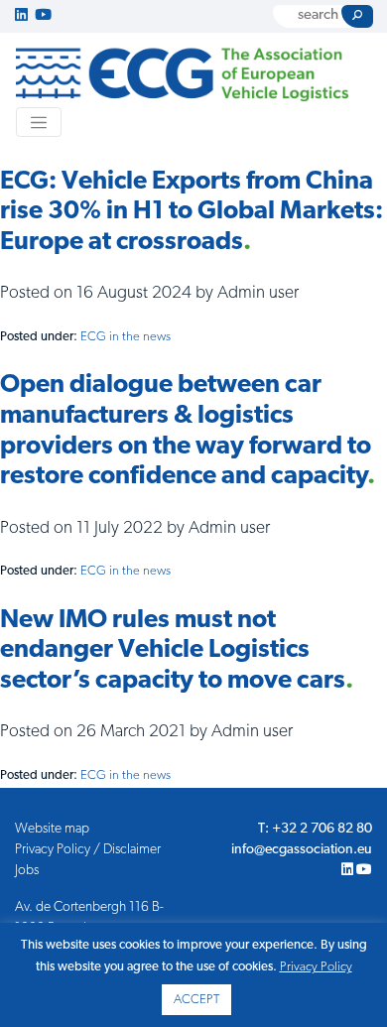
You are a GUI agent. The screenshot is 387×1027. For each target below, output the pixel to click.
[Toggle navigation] (39, 122)
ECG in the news (125, 336)
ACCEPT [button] (196, 999)
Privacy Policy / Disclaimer (88, 849)
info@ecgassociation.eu (301, 849)
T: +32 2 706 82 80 (315, 829)
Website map (52, 829)
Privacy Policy (316, 967)
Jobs (27, 870)
